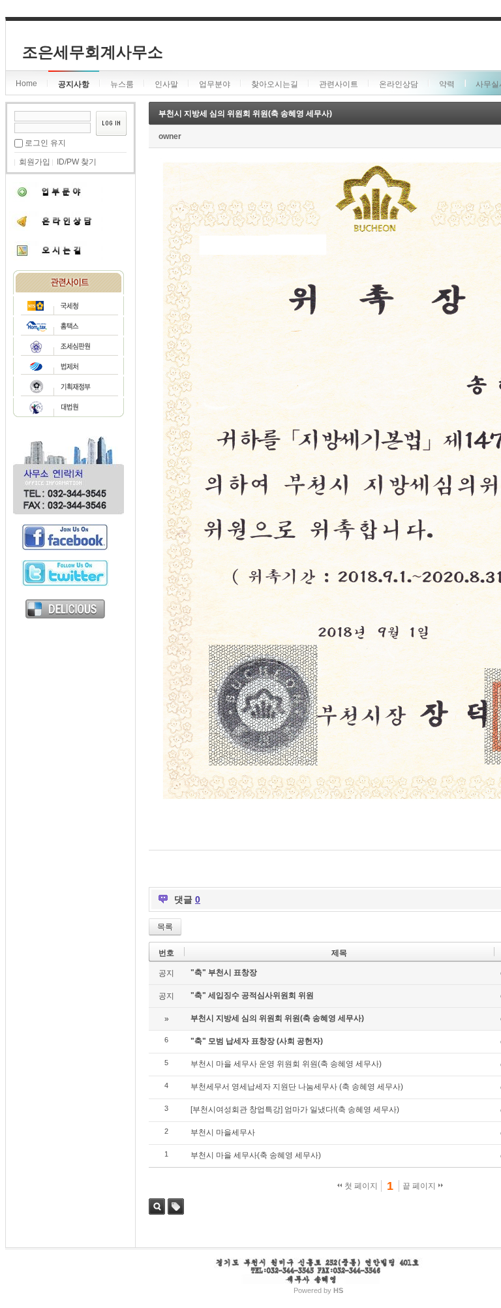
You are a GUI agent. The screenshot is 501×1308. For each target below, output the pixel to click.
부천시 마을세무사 (222, 1132)
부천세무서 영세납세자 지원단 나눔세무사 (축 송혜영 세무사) (296, 1086)
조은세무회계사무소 (92, 52)
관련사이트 (338, 84)
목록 (165, 926)
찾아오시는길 (274, 84)
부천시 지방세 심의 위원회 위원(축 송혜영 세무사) (245, 113)
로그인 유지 (45, 143)
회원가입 (34, 161)
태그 (176, 1206)
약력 (447, 84)
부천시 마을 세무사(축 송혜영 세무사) (255, 1155)
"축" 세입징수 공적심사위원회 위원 (252, 995)
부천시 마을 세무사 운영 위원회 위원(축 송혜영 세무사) (286, 1063)
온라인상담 (398, 84)
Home (26, 83)
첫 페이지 (360, 1186)
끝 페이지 (420, 1186)
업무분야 (214, 84)
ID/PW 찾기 (77, 161)
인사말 (166, 84)
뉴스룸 (122, 84)
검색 (157, 1206)
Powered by (318, 1290)
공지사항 (73, 84)
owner (170, 136)
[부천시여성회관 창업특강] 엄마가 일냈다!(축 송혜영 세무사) (294, 1109)
